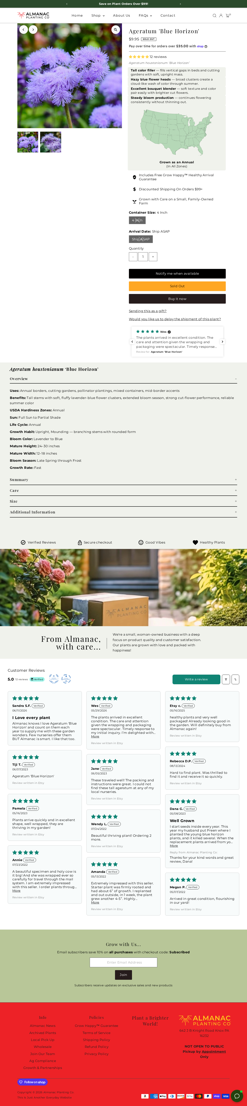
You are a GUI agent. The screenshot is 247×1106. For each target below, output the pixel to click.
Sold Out (177, 286)
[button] (139, 57)
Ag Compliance (42, 1061)
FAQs (144, 15)
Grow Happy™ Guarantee (96, 1026)
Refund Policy (97, 1047)
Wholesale (43, 1047)
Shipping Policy (96, 1040)
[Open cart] (228, 15)
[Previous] (23, 29)
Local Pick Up (42, 1040)
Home (77, 15)
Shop (96, 15)
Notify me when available (177, 273)
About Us (121, 15)
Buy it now (177, 299)
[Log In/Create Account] (221, 15)
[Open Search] (214, 15)
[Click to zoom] (115, 29)
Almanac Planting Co (58, 1092)
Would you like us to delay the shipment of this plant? (175, 319)
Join (123, 975)
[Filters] (226, 679)
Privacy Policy (96, 1054)
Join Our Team (42, 1054)
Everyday (52, 1097)
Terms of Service (97, 1033)
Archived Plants (42, 1033)
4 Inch (139, 221)
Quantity (136, 248)
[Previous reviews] (132, 341)
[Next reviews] (222, 341)
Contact (168, 15)
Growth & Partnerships (42, 1068)
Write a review (196, 679)
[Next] (33, 29)
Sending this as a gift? (148, 311)
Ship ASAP (142, 240)
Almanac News (42, 1026)
